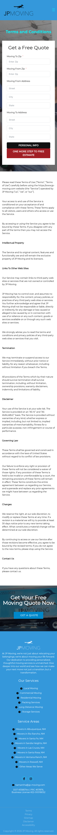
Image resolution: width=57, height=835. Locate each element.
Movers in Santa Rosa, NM (31, 752)
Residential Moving (31, 698)
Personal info (29, 145)
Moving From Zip (16, 69)
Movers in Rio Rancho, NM (31, 734)
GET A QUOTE (29, 615)
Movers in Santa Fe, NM (31, 738)
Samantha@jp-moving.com (30, 785)
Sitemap (28, 818)
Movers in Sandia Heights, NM (31, 743)
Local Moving (31, 688)
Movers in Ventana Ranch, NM (31, 757)
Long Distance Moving (31, 707)
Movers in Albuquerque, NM (31, 729)
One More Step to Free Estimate (28, 153)
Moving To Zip (14, 56)
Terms (28, 810)
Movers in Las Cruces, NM (30, 748)
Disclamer (28, 821)
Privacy (28, 814)
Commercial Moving (31, 693)
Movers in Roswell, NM (31, 762)
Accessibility (28, 825)
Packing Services (31, 702)
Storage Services (31, 711)
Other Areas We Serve (31, 766)
